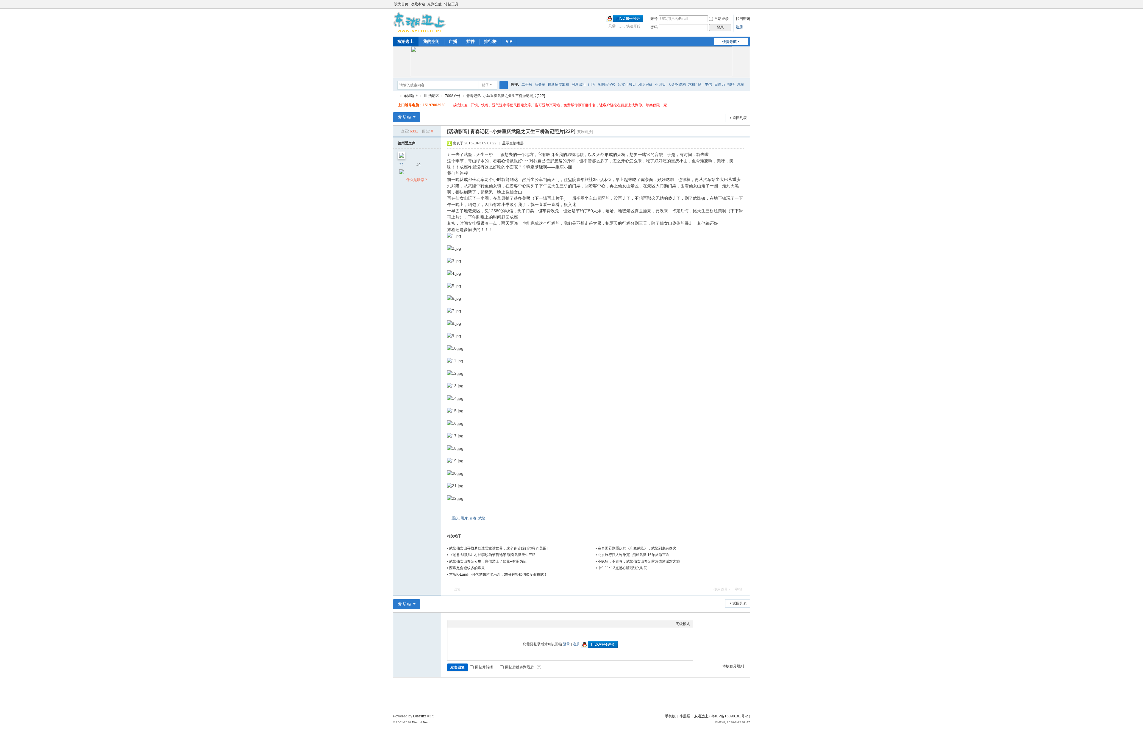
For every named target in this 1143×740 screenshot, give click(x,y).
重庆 (455, 518)
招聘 (731, 84)
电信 (708, 84)
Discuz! (419, 716)
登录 (566, 644)
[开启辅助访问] (741, 4)
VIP (509, 41)
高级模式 (683, 624)
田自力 (719, 84)
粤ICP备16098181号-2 (729, 716)
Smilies (495, 624)
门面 (591, 84)
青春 (473, 518)
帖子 (485, 85)
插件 (470, 41)
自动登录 (721, 19)
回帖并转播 (484, 667)
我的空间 (431, 41)
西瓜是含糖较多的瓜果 (467, 568)
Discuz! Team (421, 722)
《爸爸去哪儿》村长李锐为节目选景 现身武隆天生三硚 (492, 555)
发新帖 (405, 117)
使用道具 (720, 589)
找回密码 (743, 19)
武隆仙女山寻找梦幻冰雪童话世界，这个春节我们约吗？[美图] (498, 548)
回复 (457, 589)
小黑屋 (685, 716)
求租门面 (695, 84)
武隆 (481, 518)
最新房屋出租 (558, 84)
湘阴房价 (645, 84)
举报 (738, 589)
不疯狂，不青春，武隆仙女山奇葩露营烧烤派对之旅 (639, 561)
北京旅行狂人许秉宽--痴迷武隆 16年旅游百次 (633, 555)
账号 (654, 19)
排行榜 (490, 41)
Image (465, 624)
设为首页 (401, 4)
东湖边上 (405, 41)
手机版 (670, 716)
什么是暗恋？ (417, 180)
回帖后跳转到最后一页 (523, 667)
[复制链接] (585, 132)
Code (488, 624)
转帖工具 (451, 4)
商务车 (540, 84)
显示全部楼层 (513, 143)
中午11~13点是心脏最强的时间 (622, 568)
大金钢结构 (677, 84)
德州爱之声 (407, 143)
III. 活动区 (431, 96)
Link (473, 624)
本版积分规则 (733, 666)
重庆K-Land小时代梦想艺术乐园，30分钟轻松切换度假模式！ (498, 574)
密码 (654, 27)
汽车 (740, 84)
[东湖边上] (419, 22)
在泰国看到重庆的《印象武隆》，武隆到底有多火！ (639, 548)
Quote (480, 624)
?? (401, 165)
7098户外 (452, 96)
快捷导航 (729, 42)
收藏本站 (418, 4)
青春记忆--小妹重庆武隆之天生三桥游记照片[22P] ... (507, 96)
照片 (464, 518)
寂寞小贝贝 (627, 84)
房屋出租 (579, 84)
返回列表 (740, 118)
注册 (739, 27)
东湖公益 (434, 4)
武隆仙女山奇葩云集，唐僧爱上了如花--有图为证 (488, 561)
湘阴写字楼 (607, 84)
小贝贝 (660, 84)
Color (458, 624)
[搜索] (503, 85)
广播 (453, 41)
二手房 (526, 84)
